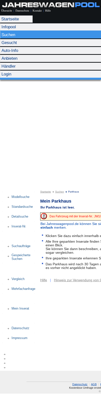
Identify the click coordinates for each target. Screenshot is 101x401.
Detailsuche (20, 216)
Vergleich (18, 279)
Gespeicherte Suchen (21, 257)
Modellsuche (20, 197)
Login (6, 74)
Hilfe (48, 10)
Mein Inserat (20, 308)
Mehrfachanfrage (23, 289)
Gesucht (9, 42)
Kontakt (37, 10)
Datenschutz (22, 10)
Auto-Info (9, 50)
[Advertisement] (50, 132)
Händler (8, 66)
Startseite (10, 19)
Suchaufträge (21, 246)
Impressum (19, 338)
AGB (94, 384)
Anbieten (9, 58)
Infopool (8, 27)
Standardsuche (22, 206)
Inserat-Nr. (19, 226)
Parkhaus (6, 274)
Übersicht (6, 10)
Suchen (8, 34)
